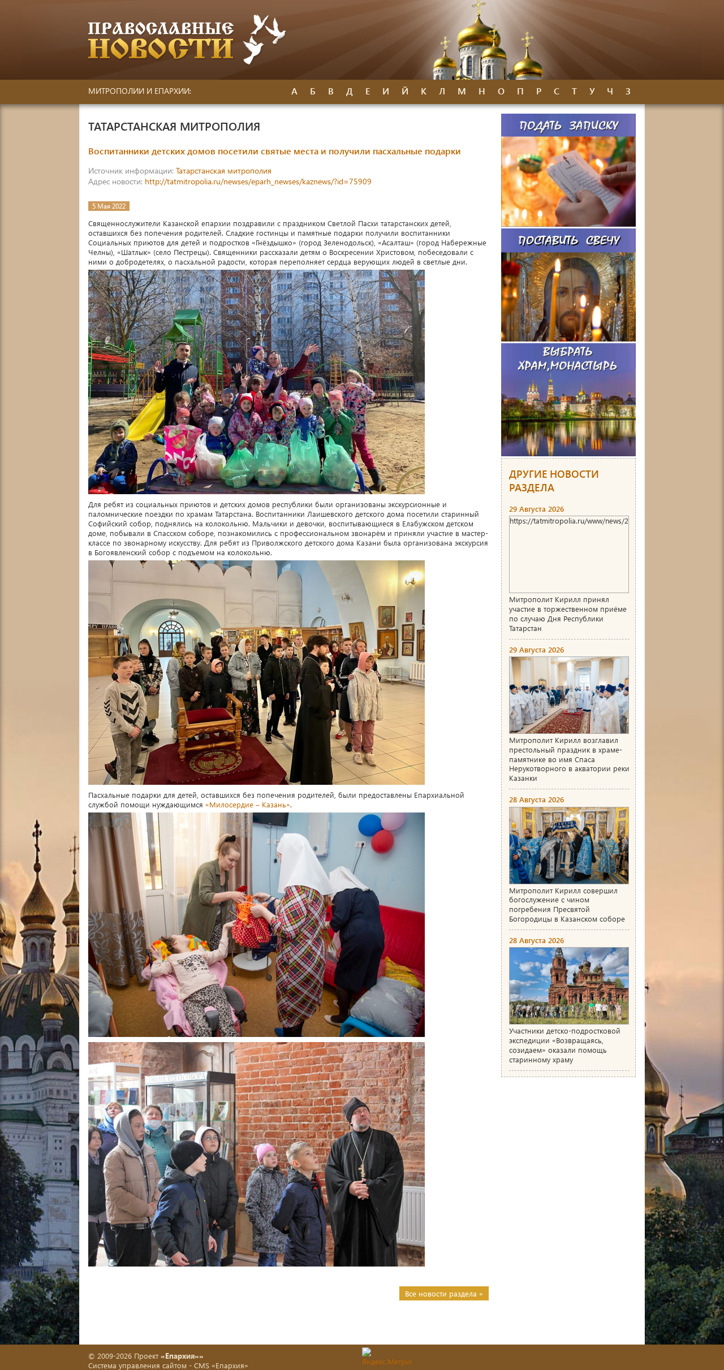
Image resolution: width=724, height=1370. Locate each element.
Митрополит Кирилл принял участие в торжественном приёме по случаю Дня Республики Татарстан (568, 613)
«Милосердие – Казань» (247, 804)
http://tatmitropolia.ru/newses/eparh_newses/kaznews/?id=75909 (258, 181)
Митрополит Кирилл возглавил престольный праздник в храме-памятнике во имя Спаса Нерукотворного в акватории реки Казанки (569, 759)
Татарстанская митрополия (224, 170)
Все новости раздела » (444, 1293)
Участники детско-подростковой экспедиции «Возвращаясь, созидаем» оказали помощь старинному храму (564, 1045)
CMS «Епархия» (221, 1365)
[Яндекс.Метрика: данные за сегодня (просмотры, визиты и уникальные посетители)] (387, 1356)
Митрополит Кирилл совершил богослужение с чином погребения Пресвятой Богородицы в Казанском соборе (567, 904)
